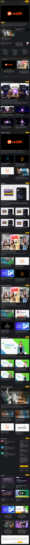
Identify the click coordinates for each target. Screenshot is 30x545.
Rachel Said (3, 357)
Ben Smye (22, 518)
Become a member (25, 59)
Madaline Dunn (18, 179)
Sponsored (8, 514)
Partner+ (24, 69)
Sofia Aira (3, 44)
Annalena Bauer (18, 371)
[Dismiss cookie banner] (27, 536)
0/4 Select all (21, 470)
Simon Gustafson (4, 380)
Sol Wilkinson (6, 452)
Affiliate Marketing (8, 69)
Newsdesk (3, 26)
